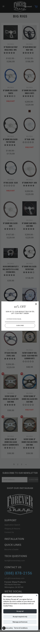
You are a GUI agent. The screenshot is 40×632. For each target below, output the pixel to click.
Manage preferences (20, 622)
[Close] (36, 595)
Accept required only (20, 617)
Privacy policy (8, 628)
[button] (4, 628)
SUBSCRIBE (20, 325)
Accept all (20, 611)
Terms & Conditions (21, 628)
